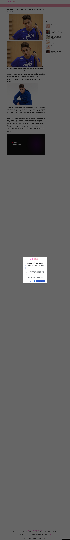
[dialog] (35, 270)
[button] (35, 270)
